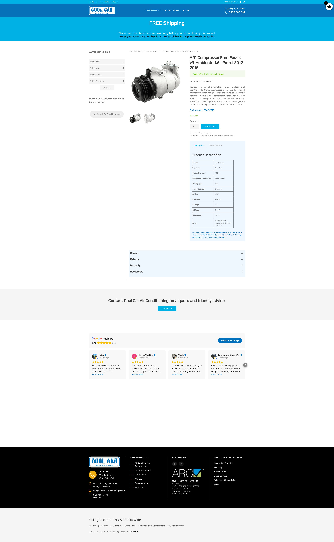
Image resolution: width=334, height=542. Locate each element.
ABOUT (227, 2)
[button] (89, 365)
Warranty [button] (135, 265)
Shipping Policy (221, 475)
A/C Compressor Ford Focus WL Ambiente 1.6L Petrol (213, 135)
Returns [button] (134, 259)
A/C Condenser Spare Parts (123, 526)
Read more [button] (97, 374)
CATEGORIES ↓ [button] (153, 10)
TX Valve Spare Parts (98, 526)
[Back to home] (102, 10)
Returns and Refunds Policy (226, 480)
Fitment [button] (134, 253)
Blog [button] (186, 10)
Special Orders (220, 471)
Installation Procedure (224, 463)
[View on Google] (94, 356)
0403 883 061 (237, 12)
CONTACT (234, 2)
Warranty (218, 467)
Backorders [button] (136, 271)
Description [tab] (199, 145)
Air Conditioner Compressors (151, 526)
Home (131, 51)
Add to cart (210, 126)
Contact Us (167, 308)
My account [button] (172, 10)
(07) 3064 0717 (236, 8)
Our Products (139, 457)
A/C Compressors (142, 51)
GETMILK (134, 531)
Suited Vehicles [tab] (216, 145)
